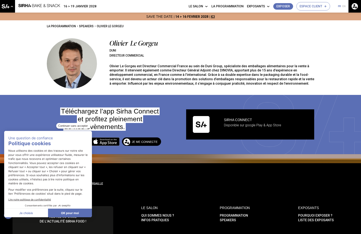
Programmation (234, 215)
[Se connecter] (354, 6)
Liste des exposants (316, 220)
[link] (7, 6)
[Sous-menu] (12, 6)
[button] (283, 6)
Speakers (228, 220)
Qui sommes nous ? (157, 215)
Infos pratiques (155, 220)
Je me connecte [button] (145, 142)
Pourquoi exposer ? (315, 215)
